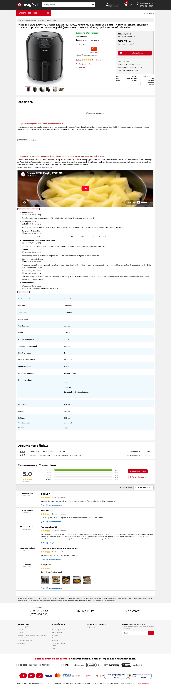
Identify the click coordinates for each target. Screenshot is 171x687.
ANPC (54, 646)
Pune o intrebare (138, 477)
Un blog (20, 632)
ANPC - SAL (56, 648)
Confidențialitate (23, 638)
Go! (150, 633)
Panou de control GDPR (25, 640)
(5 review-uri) (97, 60)
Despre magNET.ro (23, 627)
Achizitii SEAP (22, 643)
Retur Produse (57, 632)
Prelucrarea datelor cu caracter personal (31, 635)
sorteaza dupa (126, 487)
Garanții (55, 640)
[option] (44, 58)
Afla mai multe (144, 683)
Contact (133, 611)
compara (81, 67)
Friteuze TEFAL (51, 20)
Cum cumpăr (56, 627)
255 (44, 505)
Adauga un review (84, 64)
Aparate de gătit (30, 20)
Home (21, 20)
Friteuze (41, 20)
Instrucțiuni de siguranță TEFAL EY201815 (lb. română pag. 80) (55, 455)
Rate (53, 638)
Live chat (87, 611)
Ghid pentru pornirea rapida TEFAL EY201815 (48, 451)
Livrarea (55, 635)
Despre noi (149, 13)
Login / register (92, 627)
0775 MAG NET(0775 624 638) (146, 5)
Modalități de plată (58, 630)
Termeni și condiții (58, 643)
